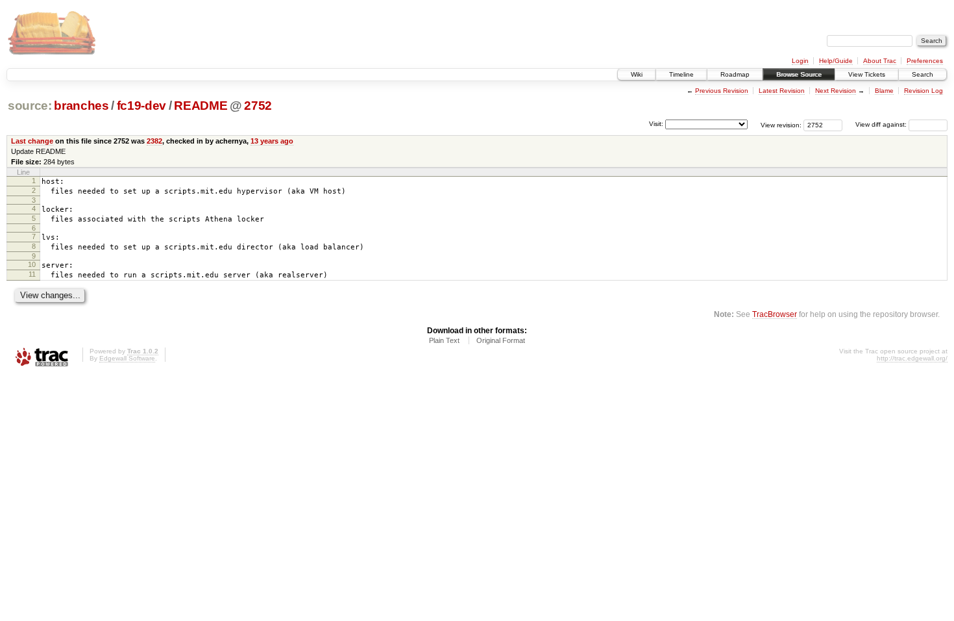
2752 (258, 105)
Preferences (925, 60)
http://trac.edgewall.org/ (912, 358)
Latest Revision (782, 90)
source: (30, 105)
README (200, 105)
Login (800, 60)
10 (32, 264)
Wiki (636, 74)
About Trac (879, 60)
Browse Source (799, 74)
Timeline (681, 74)
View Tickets (866, 74)
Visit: (656, 123)
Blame (884, 90)
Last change (32, 141)
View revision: (781, 124)
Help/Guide (836, 60)
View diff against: (882, 124)
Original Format (500, 340)
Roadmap (735, 74)
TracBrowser (774, 314)
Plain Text (444, 340)
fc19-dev (141, 105)
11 (32, 274)
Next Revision (835, 90)
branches (81, 105)
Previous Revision (721, 90)
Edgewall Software (127, 358)
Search (922, 74)
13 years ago (272, 141)
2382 (154, 141)
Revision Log (923, 90)
